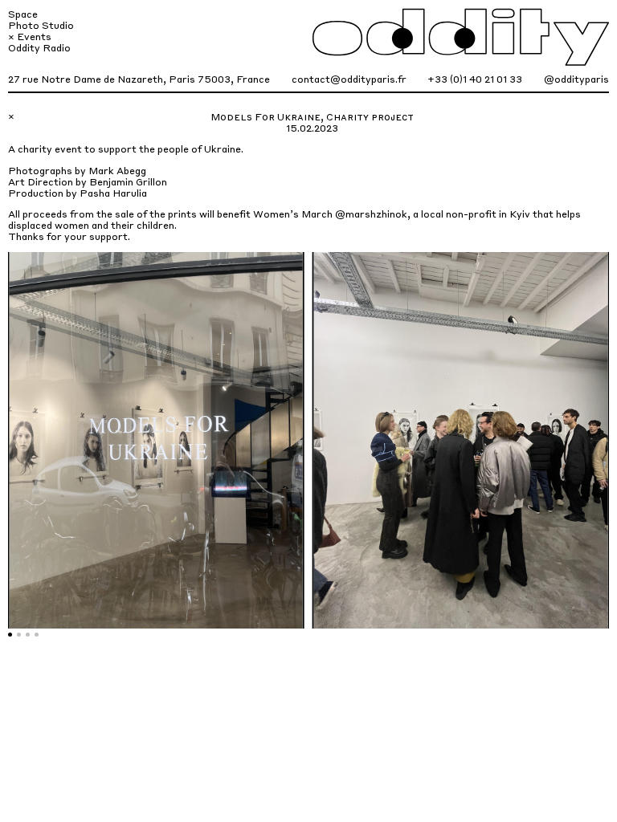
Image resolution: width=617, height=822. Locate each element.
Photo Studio (41, 24)
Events (34, 36)
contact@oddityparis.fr (349, 78)
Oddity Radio (39, 47)
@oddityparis (576, 78)
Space (23, 13)
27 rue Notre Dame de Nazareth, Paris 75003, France (139, 78)
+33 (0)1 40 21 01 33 (474, 78)
